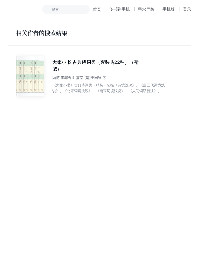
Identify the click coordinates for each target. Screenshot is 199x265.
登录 (187, 9)
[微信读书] (25, 9)
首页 (97, 9)
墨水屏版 (146, 9)
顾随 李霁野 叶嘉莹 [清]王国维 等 (79, 77)
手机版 (168, 9)
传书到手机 (119, 9)
